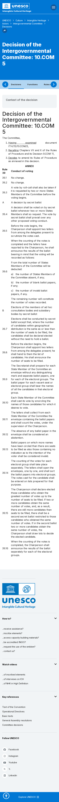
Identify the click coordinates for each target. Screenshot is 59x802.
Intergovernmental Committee (28, 23)
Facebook (14, 749)
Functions (32, 84)
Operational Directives (13, 711)
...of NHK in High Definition (15, 683)
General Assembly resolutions (17, 720)
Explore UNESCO (27, 797)
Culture (19, 20)
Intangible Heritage (36, 20)
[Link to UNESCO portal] (19, 6)
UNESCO (6, 20)
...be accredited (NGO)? (14, 642)
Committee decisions (12, 725)
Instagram (13, 756)
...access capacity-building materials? (20, 637)
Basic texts (7, 716)
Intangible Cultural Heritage (16, 11)
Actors (5, 23)
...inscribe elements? (12, 633)
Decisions (16, 84)
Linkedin (13, 775)
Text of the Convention (13, 707)
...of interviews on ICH (13, 679)
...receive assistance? (12, 628)
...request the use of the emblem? (18, 646)
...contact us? (8, 651)
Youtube (13, 762)
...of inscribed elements (13, 674)
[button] (4, 32)
